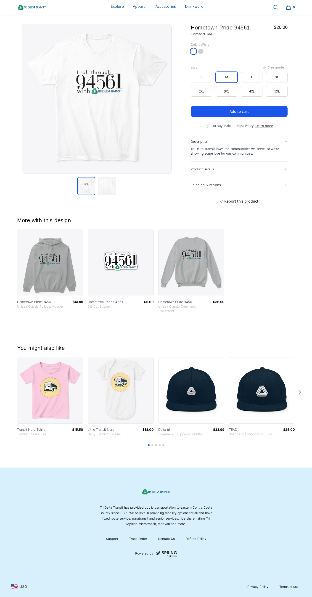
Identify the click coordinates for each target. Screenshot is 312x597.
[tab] (86, 186)
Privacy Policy (257, 587)
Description (199, 141)
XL (277, 77)
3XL (226, 91)
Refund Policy (196, 539)
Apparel (139, 6)
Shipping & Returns (206, 185)
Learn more (264, 126)
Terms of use (289, 587)
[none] (273, 67)
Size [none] (194, 67)
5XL (277, 91)
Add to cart (239, 111)
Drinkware (194, 6)
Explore (117, 6)
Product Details (202, 169)
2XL (201, 91)
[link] (50, 263)
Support (112, 539)
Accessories (166, 6)
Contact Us (166, 539)
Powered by (144, 553)
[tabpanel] (97, 99)
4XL (251, 91)
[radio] (201, 77)
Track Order (138, 539)
